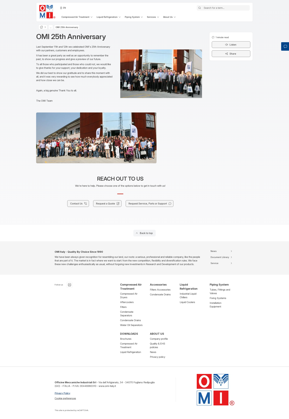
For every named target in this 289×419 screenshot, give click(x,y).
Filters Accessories (160, 289)
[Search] (199, 8)
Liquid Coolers (187, 302)
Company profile (159, 338)
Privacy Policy (62, 393)
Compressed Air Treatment (128, 345)
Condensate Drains (130, 320)
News (153, 352)
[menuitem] (77, 17)
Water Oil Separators (131, 325)
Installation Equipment (215, 304)
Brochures (125, 338)
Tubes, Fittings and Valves (220, 291)
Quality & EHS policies (157, 345)
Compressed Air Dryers (128, 295)
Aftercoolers (127, 302)
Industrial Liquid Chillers (188, 295)
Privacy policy (157, 356)
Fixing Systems (218, 298)
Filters (123, 306)
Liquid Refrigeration (130, 352)
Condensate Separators (126, 313)
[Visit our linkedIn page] (69, 285)
